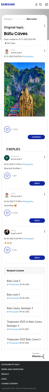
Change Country (9, 384)
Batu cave (12, 294)
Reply (37, 183)
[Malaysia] (8, 4)
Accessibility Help (10, 364)
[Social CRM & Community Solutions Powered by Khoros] (38, 355)
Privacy (5, 374)
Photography (28, 56)
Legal (4, 379)
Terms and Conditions (12, 369)
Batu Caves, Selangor (19, 308)
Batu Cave (12, 281)
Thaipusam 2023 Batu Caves (23, 339)
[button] (40, 51)
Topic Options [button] (40, 26)
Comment (36, 137)
